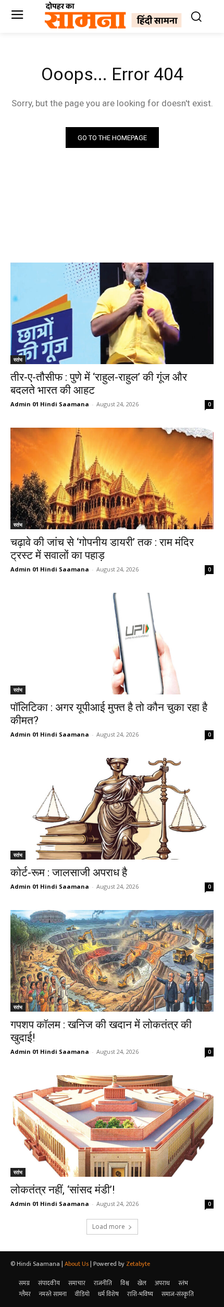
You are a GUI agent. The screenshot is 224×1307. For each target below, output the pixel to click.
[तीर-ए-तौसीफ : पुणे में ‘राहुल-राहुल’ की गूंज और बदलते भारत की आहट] (112, 313)
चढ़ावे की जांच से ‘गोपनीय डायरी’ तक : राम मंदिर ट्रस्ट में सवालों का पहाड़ (102, 549)
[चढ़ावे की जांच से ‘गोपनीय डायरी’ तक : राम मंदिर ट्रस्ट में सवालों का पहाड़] (112, 478)
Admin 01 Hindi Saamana (49, 404)
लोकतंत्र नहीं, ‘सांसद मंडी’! (62, 1190)
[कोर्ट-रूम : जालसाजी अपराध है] (112, 809)
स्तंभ (18, 359)
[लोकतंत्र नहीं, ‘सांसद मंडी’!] (112, 1126)
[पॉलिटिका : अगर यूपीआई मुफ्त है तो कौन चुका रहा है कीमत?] (112, 643)
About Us (77, 1264)
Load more (108, 1226)
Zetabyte (138, 1264)
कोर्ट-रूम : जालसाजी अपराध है (68, 872)
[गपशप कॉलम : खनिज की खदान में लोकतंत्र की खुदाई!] (112, 961)
